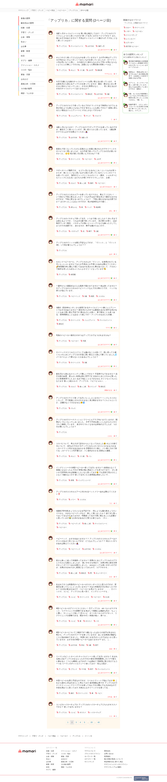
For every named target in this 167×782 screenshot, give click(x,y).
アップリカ (59, 20)
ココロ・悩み (26, 70)
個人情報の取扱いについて (113, 759)
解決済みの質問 (27, 23)
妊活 (23, 56)
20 (92, 722)
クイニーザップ (131, 35)
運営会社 (107, 751)
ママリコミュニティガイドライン (116, 764)
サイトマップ (89, 762)
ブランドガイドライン (92, 754)
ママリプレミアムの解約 (112, 767)
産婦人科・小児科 (28, 84)
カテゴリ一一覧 (90, 759)
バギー (128, 31)
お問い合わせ (109, 754)
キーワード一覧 (90, 756)
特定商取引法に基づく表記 (113, 762)
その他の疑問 (26, 88)
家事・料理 (25, 51)
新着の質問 (25, 18)
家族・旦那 (25, 74)
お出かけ (24, 79)
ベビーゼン (139, 31)
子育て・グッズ (27, 32)
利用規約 (107, 756)
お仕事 (23, 46)
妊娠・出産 (25, 28)
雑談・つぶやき (27, 93)
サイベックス (139, 27)
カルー (128, 27)
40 (99, 722)
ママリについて (90, 751)
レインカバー (130, 39)
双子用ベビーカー (132, 46)
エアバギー (130, 43)
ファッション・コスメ (30, 65)
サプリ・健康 (26, 60)
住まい (23, 42)
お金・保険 (25, 37)
